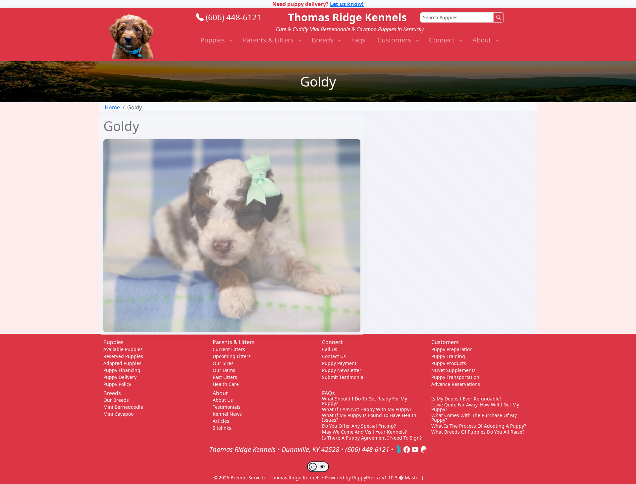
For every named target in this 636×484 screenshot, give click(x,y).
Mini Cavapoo (118, 414)
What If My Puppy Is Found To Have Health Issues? (369, 417)
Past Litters (225, 377)
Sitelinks (222, 428)
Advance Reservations (455, 384)
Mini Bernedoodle (123, 407)
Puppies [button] (213, 39)
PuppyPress (365, 477)
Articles (221, 421)
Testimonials (226, 407)
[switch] (318, 466)
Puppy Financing (121, 370)
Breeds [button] (323, 39)
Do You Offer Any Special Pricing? (359, 426)
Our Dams (224, 370)
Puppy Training (448, 356)
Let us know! (347, 4)
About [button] (482, 39)
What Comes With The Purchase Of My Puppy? (474, 417)
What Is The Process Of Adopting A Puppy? (478, 426)
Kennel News (227, 414)
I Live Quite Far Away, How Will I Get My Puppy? (475, 407)
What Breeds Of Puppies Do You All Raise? (477, 432)
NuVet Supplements (453, 370)
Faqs (358, 39)
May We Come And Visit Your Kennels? (364, 432)
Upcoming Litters (232, 356)
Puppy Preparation (452, 349)
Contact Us (334, 356)
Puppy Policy (117, 384)
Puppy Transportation (455, 377)
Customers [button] (395, 39)
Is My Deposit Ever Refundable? (466, 398)
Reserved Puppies (123, 356)
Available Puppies (123, 349)
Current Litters (229, 349)
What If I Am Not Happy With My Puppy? (366, 409)
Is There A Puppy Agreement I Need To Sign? (372, 438)
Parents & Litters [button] (269, 39)
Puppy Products (448, 363)
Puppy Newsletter (341, 370)
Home (112, 107)
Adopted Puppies (122, 363)
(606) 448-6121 (233, 17)
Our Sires (223, 363)
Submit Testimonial (343, 377)
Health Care (226, 384)
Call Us (329, 349)
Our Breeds (116, 400)
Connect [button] (442, 39)
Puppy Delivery (119, 377)
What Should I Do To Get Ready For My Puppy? (364, 401)
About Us (223, 400)
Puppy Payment (339, 363)
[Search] (498, 17)
